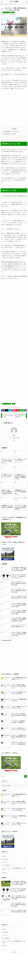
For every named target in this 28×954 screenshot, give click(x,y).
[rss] (14, 950)
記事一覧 (5, 872)
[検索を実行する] (25, 776)
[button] (3, 410)
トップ (13, 12)
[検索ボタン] (26, 1)
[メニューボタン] (1, 1)
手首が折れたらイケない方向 (11, 131)
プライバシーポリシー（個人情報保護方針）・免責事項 (14, 869)
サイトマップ (5, 862)
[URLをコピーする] (25, 410)
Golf (14, 435)
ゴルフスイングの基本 (6, 12)
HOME (4, 856)
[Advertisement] (14, 108)
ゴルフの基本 (14, 1)
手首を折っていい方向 (10, 134)
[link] (14, 440)
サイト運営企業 (6, 865)
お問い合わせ (5, 859)
